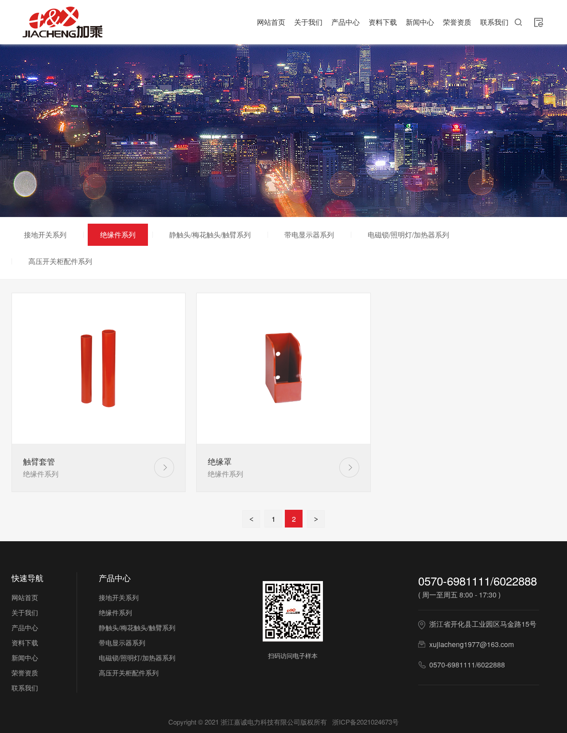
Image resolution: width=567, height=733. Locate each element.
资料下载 (383, 22)
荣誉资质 (457, 22)
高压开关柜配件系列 (60, 261)
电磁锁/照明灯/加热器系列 (408, 234)
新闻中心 (420, 22)
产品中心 (345, 22)
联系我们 (494, 22)
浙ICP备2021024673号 (365, 721)
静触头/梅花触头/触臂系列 (210, 234)
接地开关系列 (45, 234)
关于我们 (308, 22)
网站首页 (271, 22)
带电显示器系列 (309, 234)
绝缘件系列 (118, 234)
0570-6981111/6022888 (477, 580)
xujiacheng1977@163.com (471, 644)
